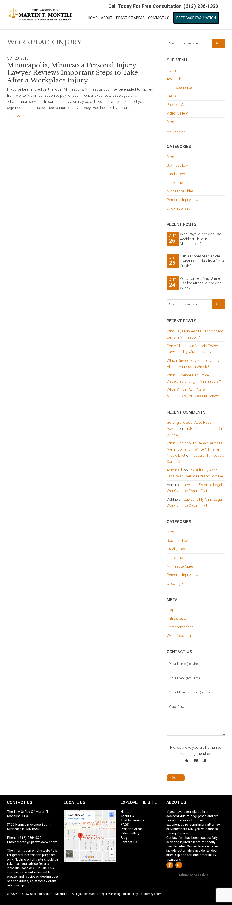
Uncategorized (179, 208)
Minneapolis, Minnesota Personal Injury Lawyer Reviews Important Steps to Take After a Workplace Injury (72, 72)
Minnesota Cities (180, 191)
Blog (170, 121)
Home (172, 70)
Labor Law (175, 182)
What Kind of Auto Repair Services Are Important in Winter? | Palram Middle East (194, 449)
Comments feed (180, 627)
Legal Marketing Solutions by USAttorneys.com (131, 894)
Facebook (169, 865)
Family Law (176, 174)
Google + (178, 865)
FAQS (171, 96)
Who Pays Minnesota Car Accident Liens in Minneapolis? (200, 239)
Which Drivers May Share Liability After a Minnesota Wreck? (201, 283)
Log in (171, 610)
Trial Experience (179, 87)
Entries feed (176, 618)
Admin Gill (175, 470)
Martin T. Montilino (39, 14)
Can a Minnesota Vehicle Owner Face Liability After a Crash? (202, 261)
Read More (16, 116)
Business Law (178, 165)
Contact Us (176, 130)
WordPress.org (179, 635)
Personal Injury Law (182, 199)
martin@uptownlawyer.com (37, 842)
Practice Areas (179, 104)
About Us (174, 79)
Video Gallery (177, 113)
